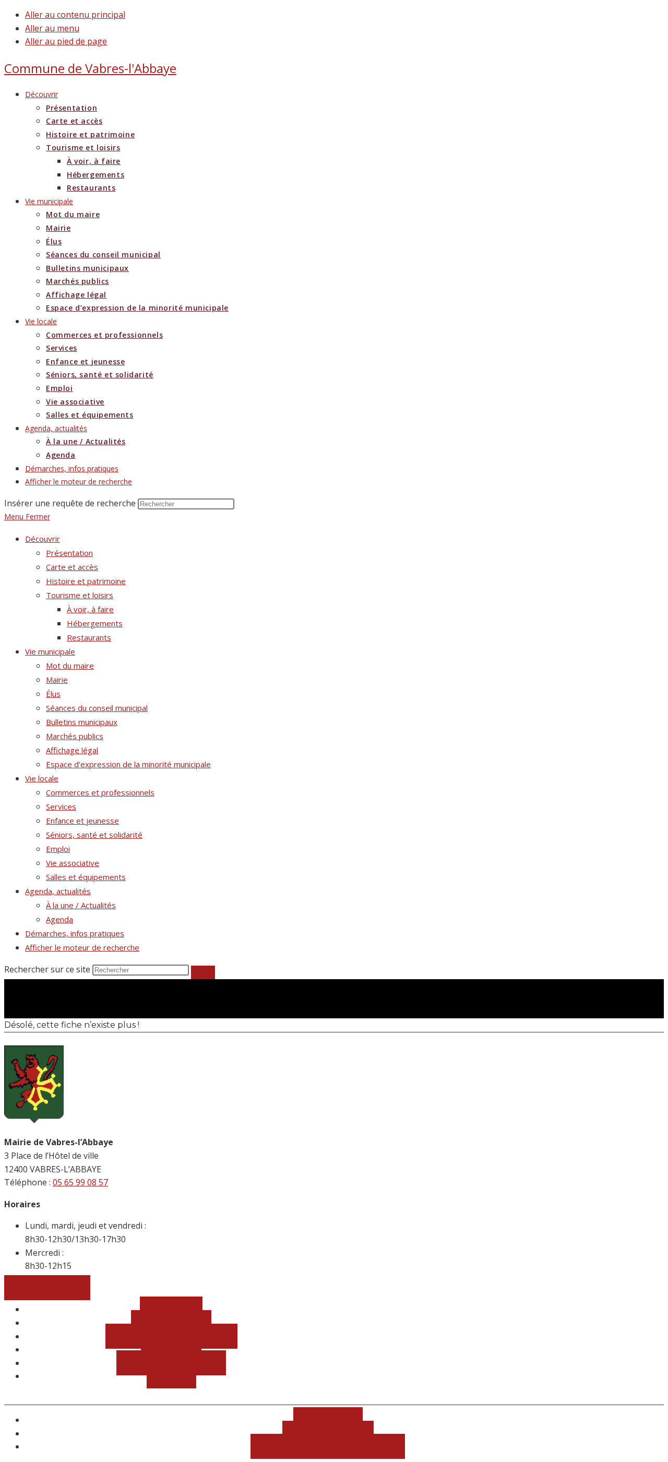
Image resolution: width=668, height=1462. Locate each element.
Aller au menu (52, 28)
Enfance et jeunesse (82, 820)
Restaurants (89, 637)
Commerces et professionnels (100, 792)
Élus (53, 693)
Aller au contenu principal (75, 14)
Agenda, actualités (58, 891)
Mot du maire (70, 665)
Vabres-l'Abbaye (90, 68)
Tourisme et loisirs (79, 595)
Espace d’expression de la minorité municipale (128, 764)
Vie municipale (50, 651)
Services (61, 806)
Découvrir (42, 538)
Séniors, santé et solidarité (94, 834)
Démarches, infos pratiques (74, 933)
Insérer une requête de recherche (70, 503)
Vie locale (41, 778)
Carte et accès (72, 567)
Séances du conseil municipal (97, 708)
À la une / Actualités (81, 905)
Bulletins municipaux (81, 722)
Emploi (58, 848)
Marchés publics (74, 736)
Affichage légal (72, 750)
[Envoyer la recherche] (203, 972)
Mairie (57, 679)
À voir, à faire (90, 609)
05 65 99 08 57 (80, 1182)
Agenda (59, 919)
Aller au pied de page (66, 41)
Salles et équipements (86, 877)
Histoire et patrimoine (86, 581)
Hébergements (95, 623)
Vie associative (72, 863)
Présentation (69, 553)
